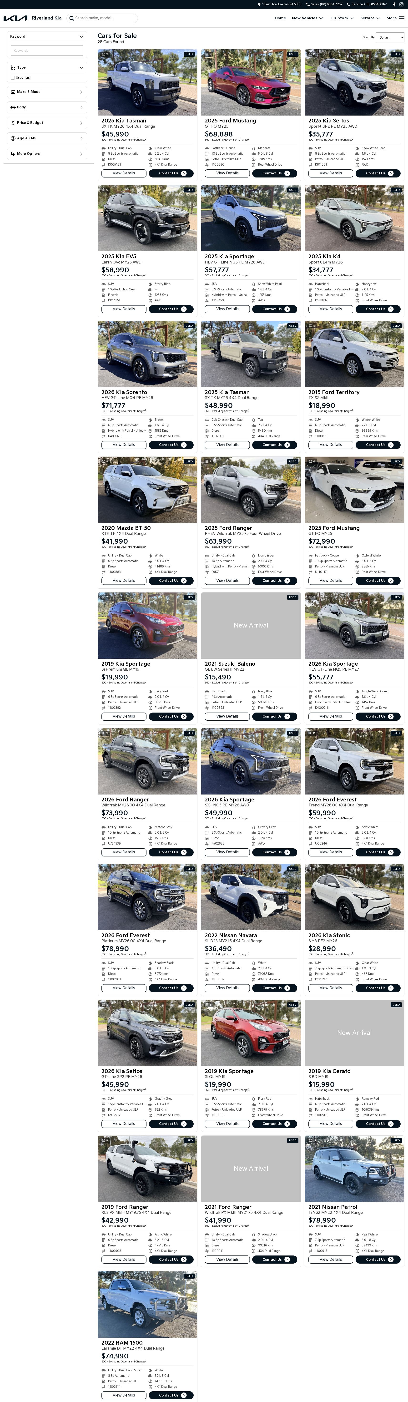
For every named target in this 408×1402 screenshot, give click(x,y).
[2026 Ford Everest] (354, 761)
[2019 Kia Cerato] (354, 1033)
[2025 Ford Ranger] (251, 490)
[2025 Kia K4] (354, 218)
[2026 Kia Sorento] (147, 354)
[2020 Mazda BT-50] (147, 490)
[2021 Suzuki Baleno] (251, 625)
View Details (124, 173)
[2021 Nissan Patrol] (354, 1169)
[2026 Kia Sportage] (354, 625)
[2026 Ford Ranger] (147, 761)
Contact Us (168, 173)
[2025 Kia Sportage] (251, 218)
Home (280, 18)
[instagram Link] (401, 4)
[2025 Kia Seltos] (354, 82)
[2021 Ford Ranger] (251, 1169)
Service (368, 18)
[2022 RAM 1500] (147, 1304)
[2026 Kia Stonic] (354, 897)
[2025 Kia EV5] (147, 218)
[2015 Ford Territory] (354, 354)
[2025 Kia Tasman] (147, 82)
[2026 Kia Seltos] (147, 1033)
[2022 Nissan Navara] (251, 897)
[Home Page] (15, 18)
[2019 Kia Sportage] (147, 625)
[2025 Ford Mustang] (251, 82)
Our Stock (339, 18)
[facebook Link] (394, 4)
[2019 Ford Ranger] (147, 1169)
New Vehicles (304, 18)
